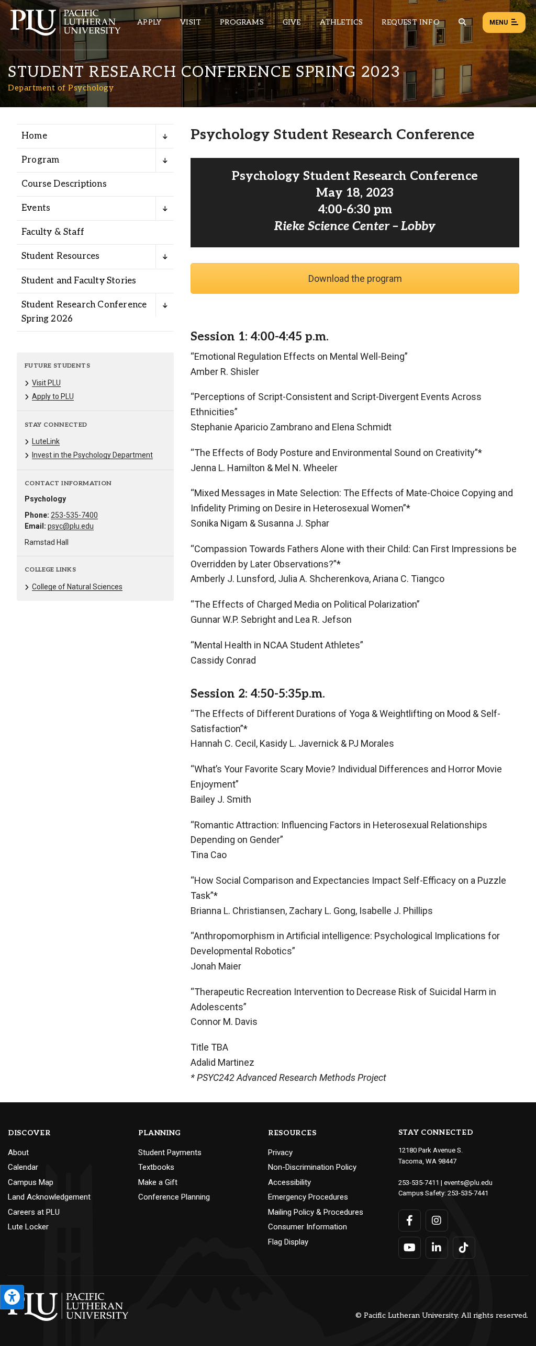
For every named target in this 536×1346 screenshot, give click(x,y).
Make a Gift (157, 1182)
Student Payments (170, 1152)
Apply (149, 22)
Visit (190, 22)
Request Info (410, 22)
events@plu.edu (468, 1183)
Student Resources (60, 256)
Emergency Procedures (308, 1197)
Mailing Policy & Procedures (315, 1212)
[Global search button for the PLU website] (462, 22)
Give (292, 22)
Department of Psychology (61, 88)
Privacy (280, 1152)
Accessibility (289, 1182)
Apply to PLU (53, 396)
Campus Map (30, 1182)
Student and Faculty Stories (78, 281)
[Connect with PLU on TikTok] (464, 1248)
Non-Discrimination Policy (312, 1167)
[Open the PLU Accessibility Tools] (12, 1297)
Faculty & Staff (52, 232)
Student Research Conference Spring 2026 (84, 312)
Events (35, 208)
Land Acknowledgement (49, 1197)
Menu (498, 22)
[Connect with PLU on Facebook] (409, 1220)
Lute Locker (28, 1226)
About (18, 1152)
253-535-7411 (418, 1183)
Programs (242, 22)
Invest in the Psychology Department (92, 455)
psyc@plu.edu (71, 526)
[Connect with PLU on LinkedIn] (437, 1248)
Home (34, 136)
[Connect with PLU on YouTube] (409, 1248)
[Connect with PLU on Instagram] (437, 1220)
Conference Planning (174, 1197)
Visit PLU (46, 383)
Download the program (355, 278)
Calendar (23, 1167)
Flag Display (288, 1242)
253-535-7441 (468, 1193)
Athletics (341, 22)
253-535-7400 (74, 515)
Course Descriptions (64, 184)
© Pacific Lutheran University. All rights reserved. (441, 1316)
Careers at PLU (34, 1212)
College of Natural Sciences (77, 587)
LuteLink (46, 441)
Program (40, 160)
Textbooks (156, 1167)
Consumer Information (307, 1226)
